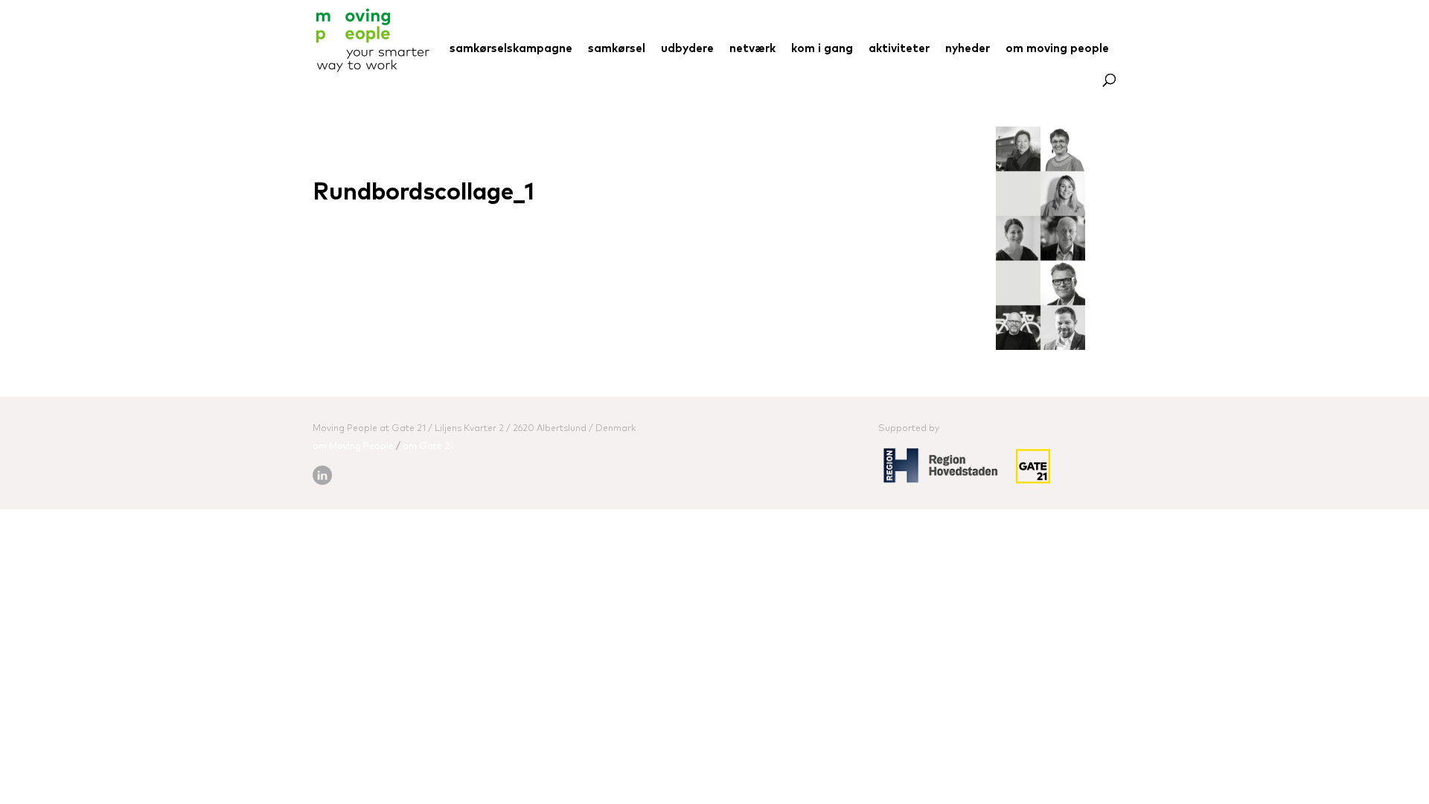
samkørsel (616, 49)
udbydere (687, 49)
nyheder (967, 49)
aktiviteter (899, 49)
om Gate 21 (428, 446)
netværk (752, 49)
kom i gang (822, 49)
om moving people (1057, 49)
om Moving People (353, 446)
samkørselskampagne (511, 49)
